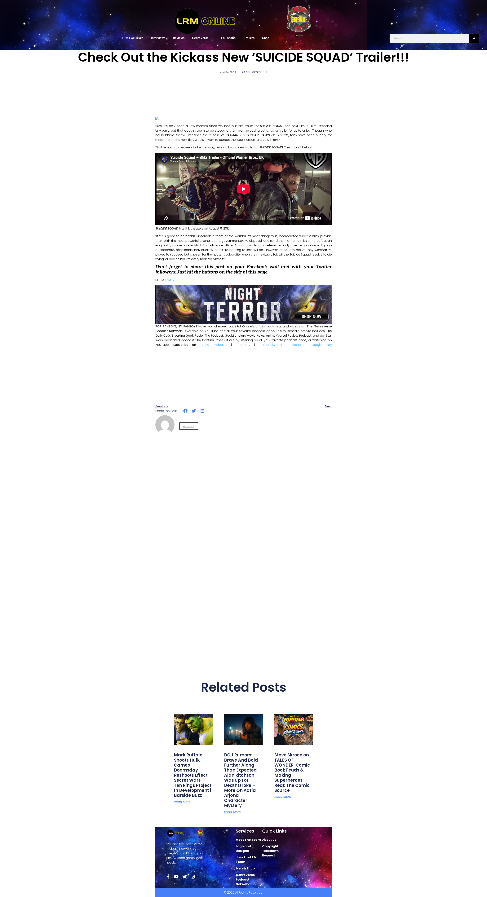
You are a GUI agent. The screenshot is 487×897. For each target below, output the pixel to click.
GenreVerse (200, 38)
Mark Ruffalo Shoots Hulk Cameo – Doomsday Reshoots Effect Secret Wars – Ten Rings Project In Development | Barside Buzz (192, 775)
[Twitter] (184, 876)
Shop (265, 38)
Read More (182, 801)
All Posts (188, 426)
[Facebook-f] (168, 876)
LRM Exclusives (132, 38)
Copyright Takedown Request (270, 851)
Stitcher (296, 345)
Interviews (158, 38)
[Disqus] (243, 508)
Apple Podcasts (214, 345)
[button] (185, 411)
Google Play (321, 345)
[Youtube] (176, 876)
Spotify (245, 345)
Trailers (249, 38)
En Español (228, 38)
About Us (269, 840)
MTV (171, 280)
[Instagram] (193, 876)
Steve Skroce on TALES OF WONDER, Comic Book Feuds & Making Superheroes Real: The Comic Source (292, 772)
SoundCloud (272, 345)
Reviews (178, 38)
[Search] (474, 38)
